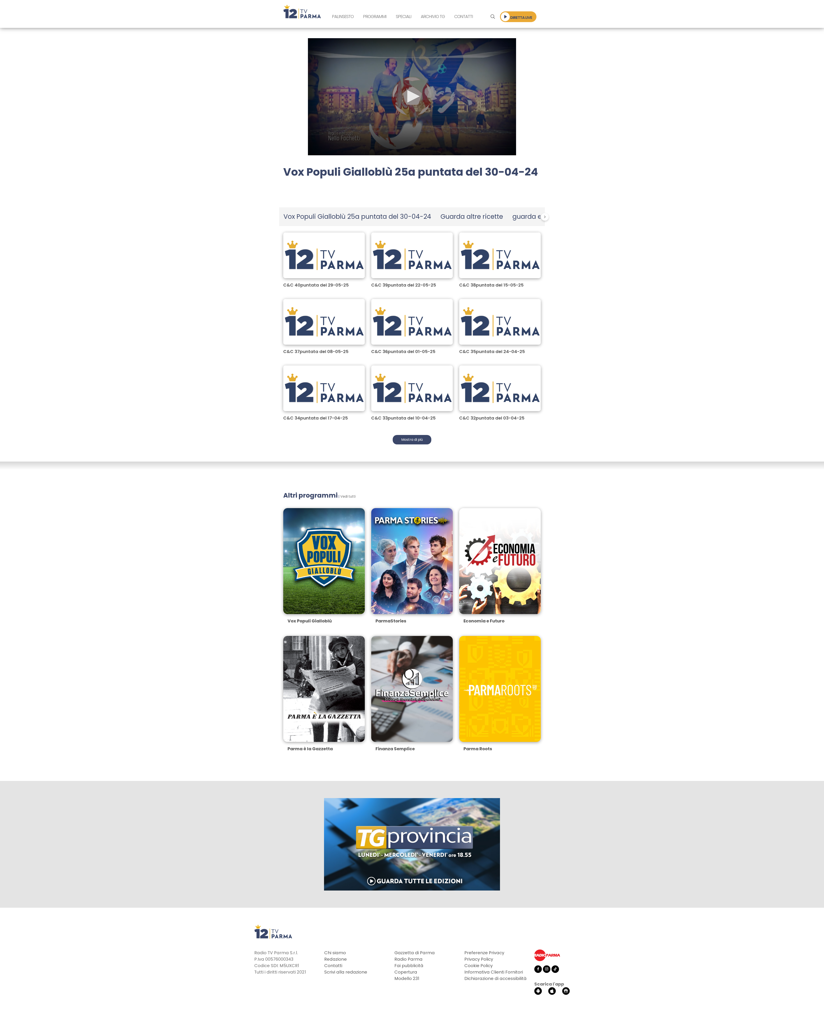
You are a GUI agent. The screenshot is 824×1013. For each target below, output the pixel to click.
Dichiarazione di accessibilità (495, 978)
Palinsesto (343, 17)
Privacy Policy (478, 959)
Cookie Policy (478, 966)
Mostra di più (412, 439)
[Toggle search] (492, 17)
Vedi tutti (348, 496)
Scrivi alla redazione (345, 972)
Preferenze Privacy (484, 953)
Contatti (463, 17)
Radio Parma (408, 959)
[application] (412, 96)
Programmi (374, 17)
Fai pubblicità (408, 966)
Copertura (405, 972)
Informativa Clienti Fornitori (493, 972)
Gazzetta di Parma (414, 953)
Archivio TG (433, 17)
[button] (412, 96)
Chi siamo (335, 953)
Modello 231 (406, 978)
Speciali (403, 17)
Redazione (335, 959)
